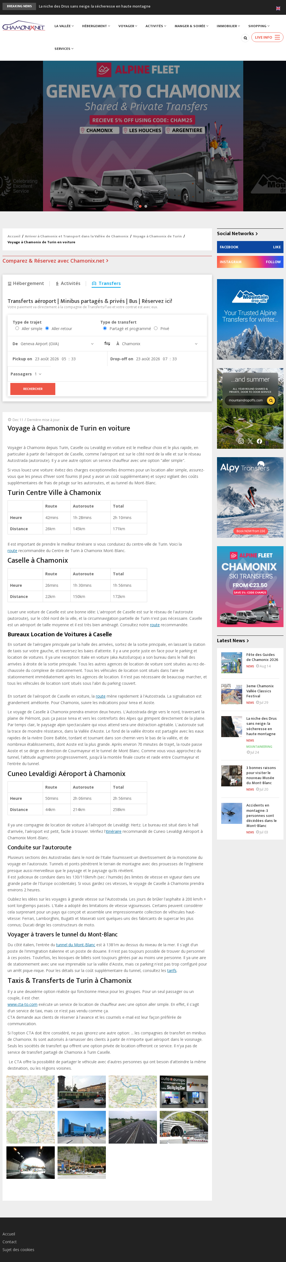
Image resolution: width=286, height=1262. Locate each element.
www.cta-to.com (22, 1004)
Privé (164, 328)
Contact (10, 1241)
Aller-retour (62, 328)
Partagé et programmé (130, 328)
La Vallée (63, 26)
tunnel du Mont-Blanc (75, 944)
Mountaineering (259, 747)
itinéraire (113, 831)
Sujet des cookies (18, 1249)
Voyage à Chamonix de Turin (157, 236)
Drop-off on (121, 358)
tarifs (172, 970)
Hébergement (95, 26)
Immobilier (227, 26)
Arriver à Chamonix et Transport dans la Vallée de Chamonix (76, 236)
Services (62, 49)
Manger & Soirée (190, 26)
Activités (155, 26)
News (250, 666)
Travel (62, 83)
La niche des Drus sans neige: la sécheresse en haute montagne (95, 6)
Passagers (21, 374)
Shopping (257, 26)
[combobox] (58, 343)
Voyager (126, 26)
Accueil (14, 236)
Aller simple (32, 328)
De (15, 343)
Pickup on (22, 358)
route (12, 550)
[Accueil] (24, 25)
